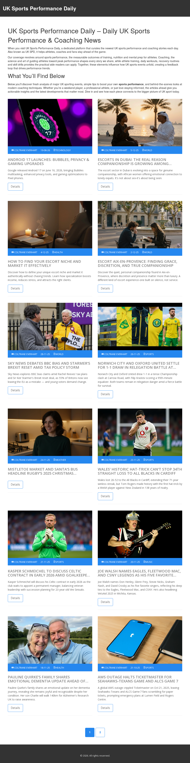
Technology (63, 150)
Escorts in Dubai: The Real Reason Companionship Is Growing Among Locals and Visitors (133, 162)
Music (149, 562)
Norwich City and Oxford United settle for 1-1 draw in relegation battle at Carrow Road (138, 365)
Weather (60, 460)
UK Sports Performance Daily (39, 8)
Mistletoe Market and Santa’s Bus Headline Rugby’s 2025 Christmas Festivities (43, 471)
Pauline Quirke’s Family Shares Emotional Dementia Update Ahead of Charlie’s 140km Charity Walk (46, 679)
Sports (149, 354)
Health (58, 252)
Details (15, 187)
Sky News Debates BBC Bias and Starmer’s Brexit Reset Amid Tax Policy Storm (49, 365)
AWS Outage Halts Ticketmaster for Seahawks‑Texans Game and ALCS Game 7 (138, 679)
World (148, 150)
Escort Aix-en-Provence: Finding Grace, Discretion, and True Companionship (137, 263)
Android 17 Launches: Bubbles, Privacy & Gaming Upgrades (48, 162)
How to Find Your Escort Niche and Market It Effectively (44, 263)
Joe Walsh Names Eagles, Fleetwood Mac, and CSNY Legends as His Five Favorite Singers (139, 573)
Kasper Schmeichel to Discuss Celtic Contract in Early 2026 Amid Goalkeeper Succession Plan (48, 573)
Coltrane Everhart (25, 150)
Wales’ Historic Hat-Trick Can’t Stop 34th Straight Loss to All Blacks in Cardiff (140, 471)
